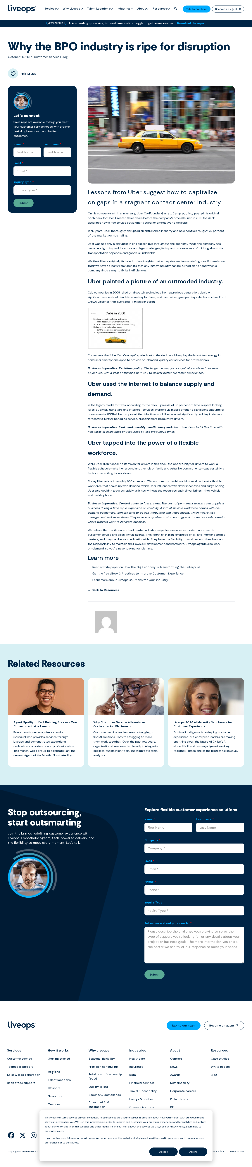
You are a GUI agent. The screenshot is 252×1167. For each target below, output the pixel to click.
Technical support (20, 1067)
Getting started (59, 1059)
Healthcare (137, 1059)
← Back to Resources (103, 590)
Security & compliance (105, 1095)
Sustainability (179, 1083)
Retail (133, 1075)
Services (14, 1050)
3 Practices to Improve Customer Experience (151, 573)
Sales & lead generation (23, 1075)
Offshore (54, 1088)
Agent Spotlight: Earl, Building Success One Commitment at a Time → (45, 724)
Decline (193, 1151)
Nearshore (55, 1096)
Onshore (54, 1104)
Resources (219, 1050)
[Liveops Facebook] (11, 1135)
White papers (220, 1067)
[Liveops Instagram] (34, 1135)
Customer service (19, 1059)
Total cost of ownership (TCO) (105, 1076)
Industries (137, 1050)
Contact (176, 1059)
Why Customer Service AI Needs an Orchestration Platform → (119, 724)
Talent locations (59, 1080)
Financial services (141, 1083)
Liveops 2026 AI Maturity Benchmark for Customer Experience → (202, 724)
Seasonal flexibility (102, 1059)
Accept (163, 1151)
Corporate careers (183, 1091)
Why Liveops (99, 1050)
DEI (172, 1107)
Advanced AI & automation (99, 1104)
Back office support (21, 1083)
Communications (141, 1107)
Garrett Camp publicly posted (182, 213)
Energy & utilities (141, 1099)
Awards (175, 1075)
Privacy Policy (216, 1151)
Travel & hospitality (143, 1091)
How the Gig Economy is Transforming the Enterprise (162, 567)
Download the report (191, 23)
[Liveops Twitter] (22, 1135)
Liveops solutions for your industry (143, 580)
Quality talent (98, 1087)
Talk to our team (196, 9)
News (173, 1067)
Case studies (220, 1059)
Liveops (191, 544)
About (175, 1050)
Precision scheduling (103, 1067)
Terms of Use (237, 1151)
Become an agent (226, 9)
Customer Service (46, 57)
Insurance (136, 1067)
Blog (64, 57)
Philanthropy (179, 1099)
